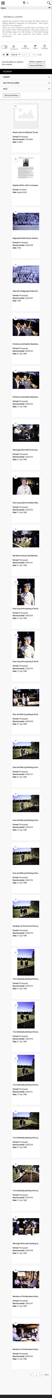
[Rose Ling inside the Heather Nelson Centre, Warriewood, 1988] (26, 486)
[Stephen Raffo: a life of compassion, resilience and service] (26, 168)
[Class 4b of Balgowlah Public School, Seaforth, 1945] (26, 274)
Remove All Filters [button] (36, 65)
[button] (25, 47)
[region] (26, 84)
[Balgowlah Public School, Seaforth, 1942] (26, 221)
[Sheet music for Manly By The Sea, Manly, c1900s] (26, 115)
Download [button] (14, 47)
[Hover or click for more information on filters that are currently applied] (44, 62)
